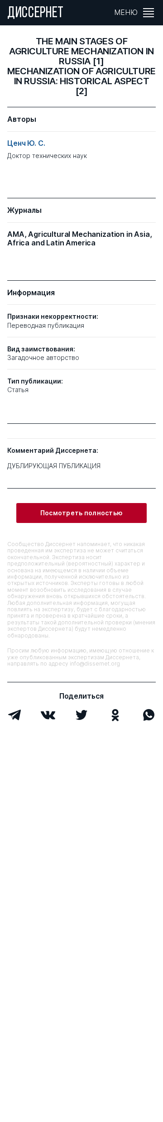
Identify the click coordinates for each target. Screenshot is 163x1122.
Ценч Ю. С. (26, 143)
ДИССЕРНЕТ (35, 13)
